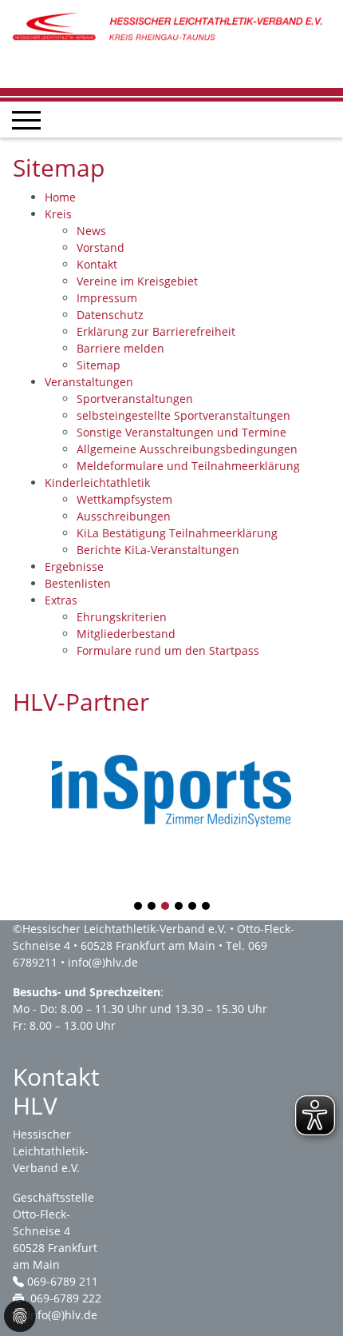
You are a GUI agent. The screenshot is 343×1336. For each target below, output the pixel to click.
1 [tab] (139, 907)
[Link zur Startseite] (171, 26)
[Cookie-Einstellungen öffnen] (20, 1316)
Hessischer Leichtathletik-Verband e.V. (124, 928)
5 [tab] (193, 907)
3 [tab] (166, 907)
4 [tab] (179, 907)
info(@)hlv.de (103, 962)
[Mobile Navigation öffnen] (26, 120)
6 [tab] (206, 907)
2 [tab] (152, 907)
